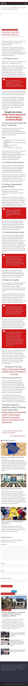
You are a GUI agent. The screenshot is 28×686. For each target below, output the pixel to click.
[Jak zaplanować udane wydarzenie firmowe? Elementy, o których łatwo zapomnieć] (5, 632)
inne (12, 29)
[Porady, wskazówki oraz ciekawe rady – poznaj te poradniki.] (2, 3)
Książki (16, 29)
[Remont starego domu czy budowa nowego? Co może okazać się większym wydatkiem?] (14, 596)
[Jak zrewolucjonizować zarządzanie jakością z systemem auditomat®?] (5, 649)
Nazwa (3, 563)
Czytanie (23, 7)
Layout (19, 7)
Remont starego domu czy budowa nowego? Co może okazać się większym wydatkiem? (13, 614)
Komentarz (4, 544)
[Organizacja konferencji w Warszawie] (13, 474)
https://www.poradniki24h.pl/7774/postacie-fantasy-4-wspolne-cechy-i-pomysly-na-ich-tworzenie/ (14, 417)
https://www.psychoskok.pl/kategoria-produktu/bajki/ (14, 117)
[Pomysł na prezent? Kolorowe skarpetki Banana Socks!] (13, 507)
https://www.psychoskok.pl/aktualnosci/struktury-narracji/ (14, 372)
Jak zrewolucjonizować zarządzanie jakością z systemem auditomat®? (17, 650)
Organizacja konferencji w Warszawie (11, 488)
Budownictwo (4, 610)
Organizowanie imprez (19, 684)
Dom (10, 610)
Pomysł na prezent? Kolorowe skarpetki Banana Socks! (12, 522)
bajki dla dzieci (13, 36)
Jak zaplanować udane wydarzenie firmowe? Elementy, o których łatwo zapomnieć (17, 634)
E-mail (3, 571)
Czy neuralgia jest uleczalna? (18, 436)
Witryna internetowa (6, 578)
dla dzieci (18, 36)
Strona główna (14, 7)
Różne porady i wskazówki (9, 684)
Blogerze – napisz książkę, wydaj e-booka (12, 457)
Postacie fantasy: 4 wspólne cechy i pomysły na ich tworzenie (11, 431)
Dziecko (8, 29)
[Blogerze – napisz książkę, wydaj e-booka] (13, 443)
